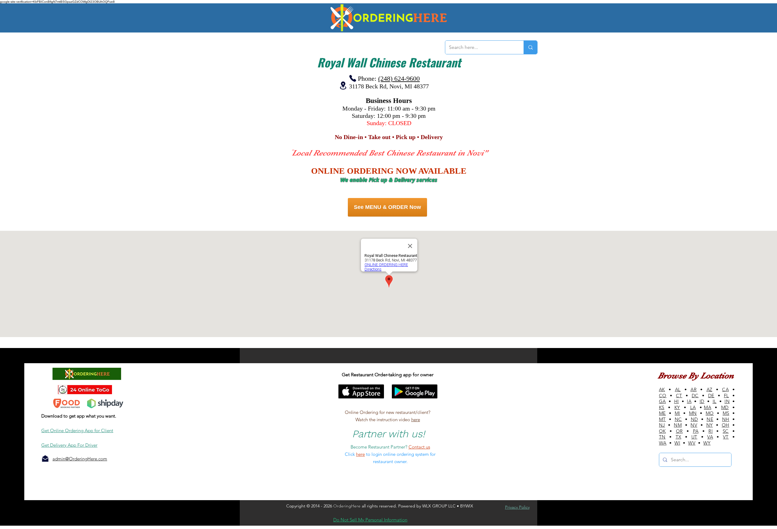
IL (715, 401)
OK (662, 431)
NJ (662, 425)
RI (710, 431)
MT (662, 419)
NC (678, 419)
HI (676, 401)
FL (726, 395)
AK (662, 389)
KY (677, 407)
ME (662, 413)
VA (710, 437)
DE (711, 395)
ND (694, 419)
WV (691, 443)
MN (693, 413)
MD (725, 407)
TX (678, 437)
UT (694, 437)
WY (707, 443)
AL (678, 389)
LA (693, 407)
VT (726, 437)
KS (661, 407)
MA (707, 407)
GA (662, 401)
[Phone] (353, 78)
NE (710, 419)
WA (663, 443)
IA (689, 401)
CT (679, 395)
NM (678, 425)
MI (677, 413)
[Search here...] (530, 47)
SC (726, 431)
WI (677, 443)
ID (702, 401)
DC (695, 395)
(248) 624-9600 (399, 78)
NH (725, 419)
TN (662, 437)
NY (709, 425)
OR (679, 431)
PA (696, 431)
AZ (709, 389)
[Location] (343, 85)
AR (693, 389)
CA (725, 389)
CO (663, 395)
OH (725, 425)
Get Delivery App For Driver (69, 445)
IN (727, 401)
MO (710, 413)
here (415, 419)
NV (693, 425)
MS (726, 413)
